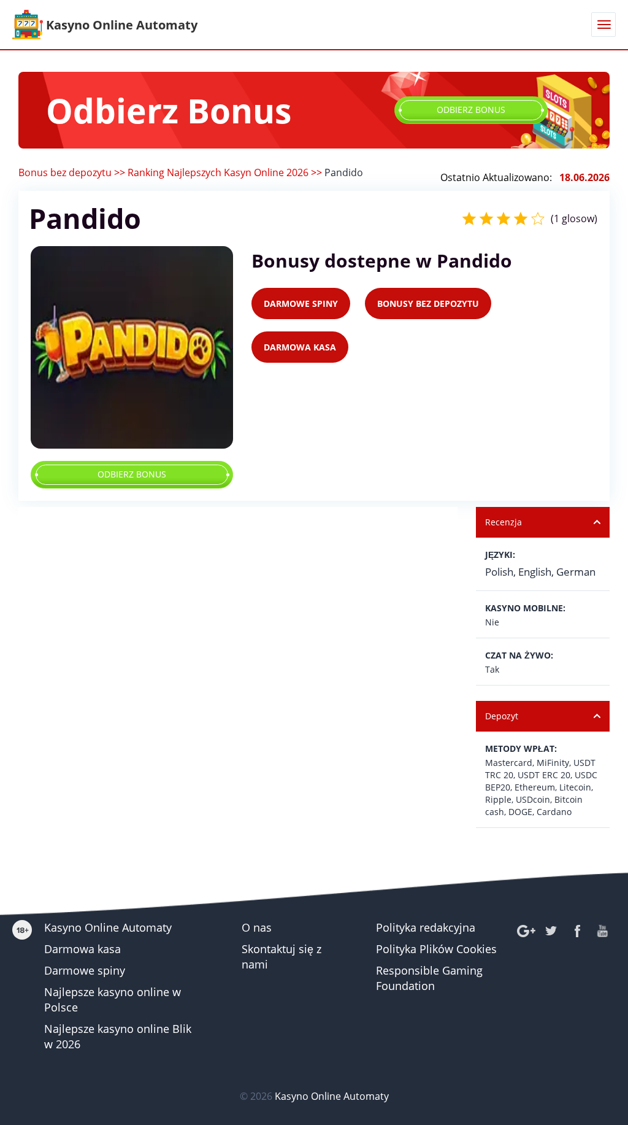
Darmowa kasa (82, 948)
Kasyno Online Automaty (108, 927)
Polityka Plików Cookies (436, 948)
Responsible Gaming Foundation (429, 978)
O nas (257, 927)
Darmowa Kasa (300, 347)
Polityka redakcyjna (425, 927)
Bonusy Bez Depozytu (428, 303)
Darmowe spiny (84, 970)
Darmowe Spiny (301, 303)
